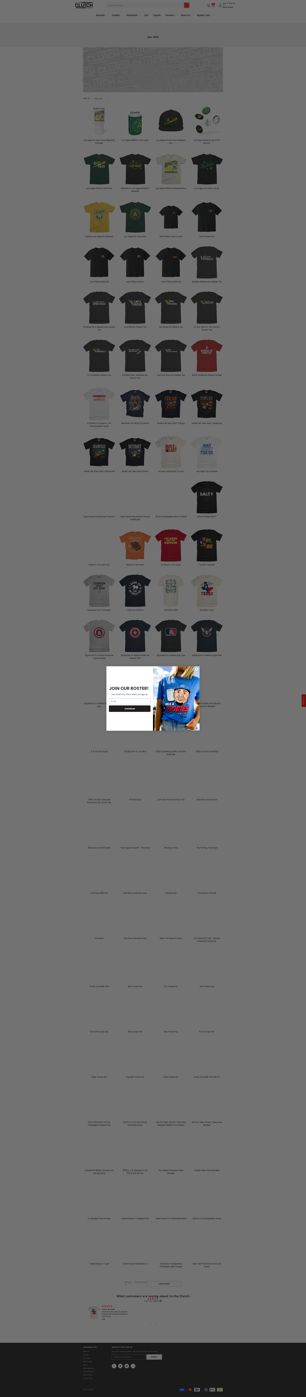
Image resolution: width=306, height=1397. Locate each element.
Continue (130, 708)
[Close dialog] (196, 669)
